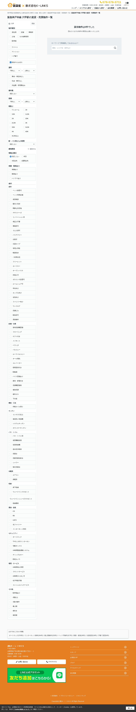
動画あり (15, 174)
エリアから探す (85, 8)
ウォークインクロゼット (21, 492)
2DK (26, 118)
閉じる (130, 708)
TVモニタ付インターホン (21, 541)
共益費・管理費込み (18, 85)
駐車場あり (16, 593)
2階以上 (15, 597)
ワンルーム (15, 110)
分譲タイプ (16, 244)
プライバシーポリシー (67, 696)
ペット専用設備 (18, 195)
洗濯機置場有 (17, 385)
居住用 (14, 32)
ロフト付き (16, 336)
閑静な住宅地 (17, 208)
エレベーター (17, 363)
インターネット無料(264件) (34, 635)
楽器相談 (16, 199)
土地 (13, 36)
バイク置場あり (18, 376)
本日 (25, 156)
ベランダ (16, 345)
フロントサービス (19, 571)
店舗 (22, 32)
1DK (13, 114)
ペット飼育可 (17, 190)
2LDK (14, 123)
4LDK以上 (15, 136)
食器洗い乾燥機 (18, 419)
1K (26, 110)
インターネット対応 (19, 529)
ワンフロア (16, 306)
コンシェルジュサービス (21, 585)
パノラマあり (16, 178)
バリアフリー (17, 235)
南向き (15, 611)
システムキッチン (19, 423)
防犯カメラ (16, 559)
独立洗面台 (16, 467)
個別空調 (16, 390)
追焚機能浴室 (17, 440)
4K (13, 131)
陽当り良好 (16, 204)
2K (13, 118)
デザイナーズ (17, 213)
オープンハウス (18, 270)
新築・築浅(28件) (79, 635)
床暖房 (15, 479)
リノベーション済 (19, 217)
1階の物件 (16, 602)
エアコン (16, 475)
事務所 (31, 32)
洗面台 (15, 453)
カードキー (16, 266)
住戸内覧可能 (17, 580)
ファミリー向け (18, 302)
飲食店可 (16, 315)
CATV (15, 520)
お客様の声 (74, 657)
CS (14, 511)
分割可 (15, 239)
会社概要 (111, 8)
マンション (15, 51)
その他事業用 (24, 36)
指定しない (15, 156)
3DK (13, 127)
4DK (26, 131)
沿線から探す (99, 8)
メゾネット (16, 341)
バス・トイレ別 (18, 436)
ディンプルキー (18, 555)
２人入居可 (16, 230)
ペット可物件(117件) (65, 635)
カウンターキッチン (19, 428)
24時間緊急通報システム (21, 550)
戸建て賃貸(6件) (103, 635)
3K (26, 123)
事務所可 (16, 226)
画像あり (15, 169)
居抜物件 (16, 319)
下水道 (15, 398)
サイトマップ (81, 696)
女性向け (16, 297)
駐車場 (14, 41)
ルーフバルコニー (19, 354)
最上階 (15, 606)
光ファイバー (17, 524)
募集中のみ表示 (17, 62)
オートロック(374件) (16, 635)
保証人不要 (16, 221)
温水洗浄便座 (17, 449)
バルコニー (16, 350)
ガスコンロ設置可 (19, 279)
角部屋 (15, 615)
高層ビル (16, 310)
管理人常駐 (16, 248)
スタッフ (73, 652)
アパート (15, 47)
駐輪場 (15, 372)
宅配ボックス (17, 546)
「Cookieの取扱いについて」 (21, 709)
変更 (33, 23)
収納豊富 (16, 503)
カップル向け (17, 293)
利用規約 (54, 696)
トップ (73, 8)
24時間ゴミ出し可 (19, 576)
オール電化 (16, 358)
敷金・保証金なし (18, 76)
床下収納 (16, 487)
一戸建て (15, 56)
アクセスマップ (75, 668)
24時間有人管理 (18, 567)
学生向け (16, 288)
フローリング (17, 332)
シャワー (16, 462)
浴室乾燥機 (16, 445)
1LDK (27, 114)
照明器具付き (17, 367)
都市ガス (16, 394)
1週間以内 (24, 161)
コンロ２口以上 (18, 414)
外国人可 (16, 275)
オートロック (17, 537)
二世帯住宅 (16, 257)
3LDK (27, 127)
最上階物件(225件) (50, 635)
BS (14, 515)
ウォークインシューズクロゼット (21, 499)
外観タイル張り (18, 406)
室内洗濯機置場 (18, 327)
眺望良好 (16, 253)
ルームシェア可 (18, 284)
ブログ (72, 662)
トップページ (74, 647)
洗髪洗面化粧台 (18, 458)
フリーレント (17, 261)
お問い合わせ (122, 8)
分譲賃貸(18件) (92, 635)
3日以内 (14, 161)
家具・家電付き (18, 381)
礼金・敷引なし (17, 81)
